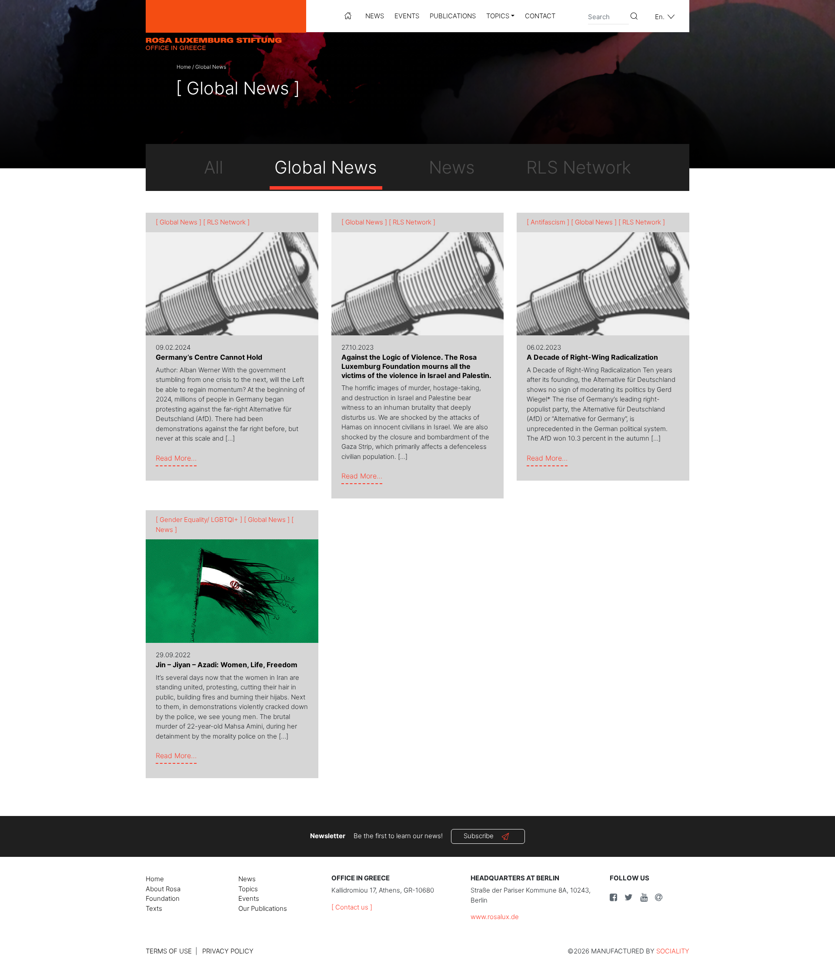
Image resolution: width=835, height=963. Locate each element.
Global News (325, 167)
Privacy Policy (228, 951)
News (374, 16)
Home (184, 67)
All (213, 167)
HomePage (348, 15)
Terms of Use (169, 951)
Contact (540, 16)
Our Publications (262, 908)
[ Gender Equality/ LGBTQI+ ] (199, 519)
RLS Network (578, 167)
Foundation (163, 898)
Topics (497, 16)
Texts (154, 908)
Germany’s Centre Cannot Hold (209, 357)
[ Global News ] (178, 222)
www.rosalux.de (495, 917)
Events (406, 16)
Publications (453, 16)
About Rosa (163, 889)
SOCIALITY (672, 951)
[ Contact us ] (351, 907)
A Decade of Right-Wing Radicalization (592, 357)
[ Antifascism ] (548, 222)
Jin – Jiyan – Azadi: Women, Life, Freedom (226, 664)
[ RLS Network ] (226, 222)
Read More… (176, 457)
